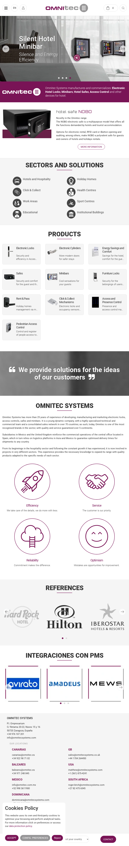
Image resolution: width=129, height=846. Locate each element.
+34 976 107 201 (15, 734)
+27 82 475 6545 (76, 788)
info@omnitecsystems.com (21, 737)
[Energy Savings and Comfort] (95, 251)
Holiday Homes (86, 179)
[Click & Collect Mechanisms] (52, 302)
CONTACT (108, 839)
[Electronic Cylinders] (52, 251)
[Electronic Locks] (9, 251)
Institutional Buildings (90, 212)
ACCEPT (11, 838)
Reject (57, 838)
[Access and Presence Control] (95, 302)
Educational (30, 212)
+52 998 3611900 (21, 788)
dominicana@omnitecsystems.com (30, 799)
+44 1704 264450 (77, 758)
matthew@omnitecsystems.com (85, 769)
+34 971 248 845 (20, 773)
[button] (59, 78)
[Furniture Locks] (95, 277)
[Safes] (9, 277)
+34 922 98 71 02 (21, 758)
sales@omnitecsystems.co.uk (84, 754)
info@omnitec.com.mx (24, 784)
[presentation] (5, 48)
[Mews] (64, 683)
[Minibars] (52, 277)
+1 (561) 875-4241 (77, 773)
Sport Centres (85, 201)
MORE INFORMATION (91, 147)
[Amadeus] (23, 683)
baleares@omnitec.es (23, 769)
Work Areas (30, 201)
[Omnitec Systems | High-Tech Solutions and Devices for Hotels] (67, 8)
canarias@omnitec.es (23, 754)
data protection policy (20, 826)
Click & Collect (32, 190)
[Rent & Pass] (9, 302)
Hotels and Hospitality (36, 179)
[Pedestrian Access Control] (9, 327)
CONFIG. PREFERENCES (35, 838)
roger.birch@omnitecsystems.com (86, 784)
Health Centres (86, 190)
